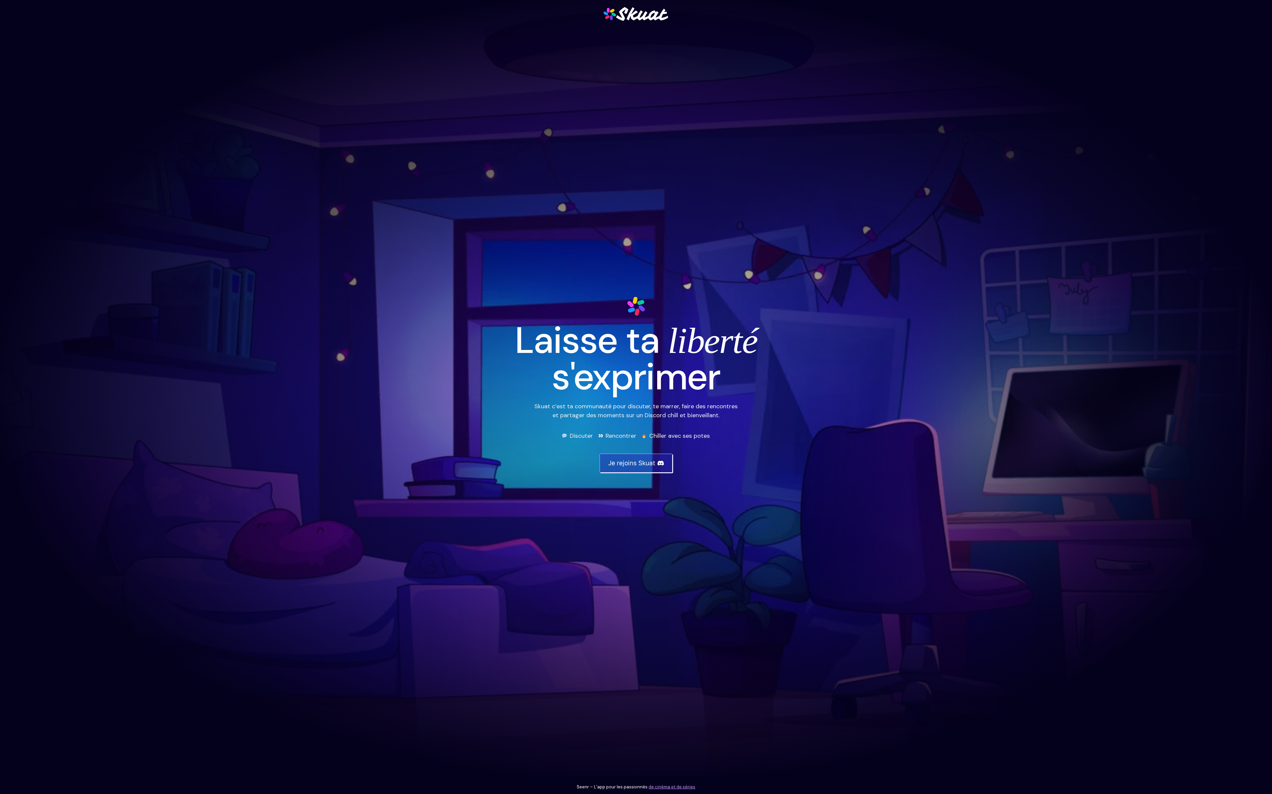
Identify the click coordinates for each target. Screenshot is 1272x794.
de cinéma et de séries (672, 787)
